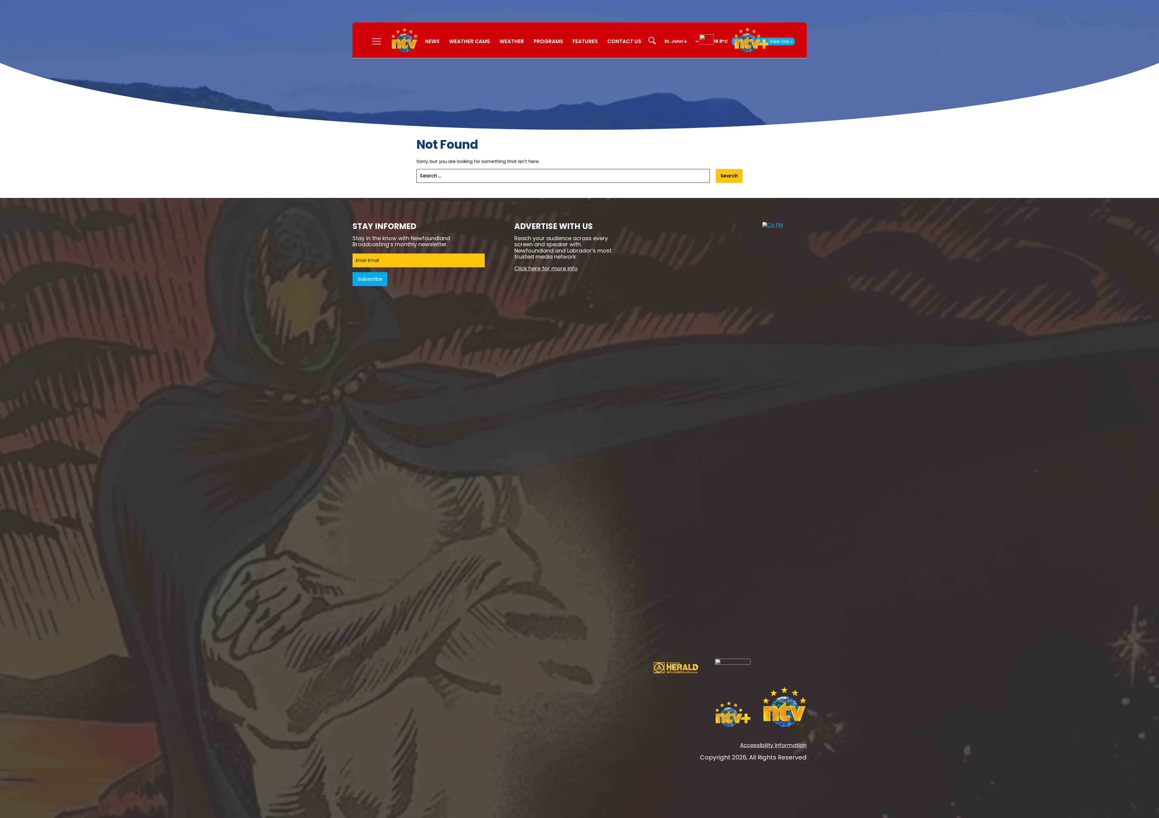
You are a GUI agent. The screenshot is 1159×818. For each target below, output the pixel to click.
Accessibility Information (773, 745)
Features (585, 41)
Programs (548, 41)
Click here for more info (546, 268)
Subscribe (370, 278)
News (432, 41)
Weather (512, 41)
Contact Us (624, 41)
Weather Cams (469, 41)
